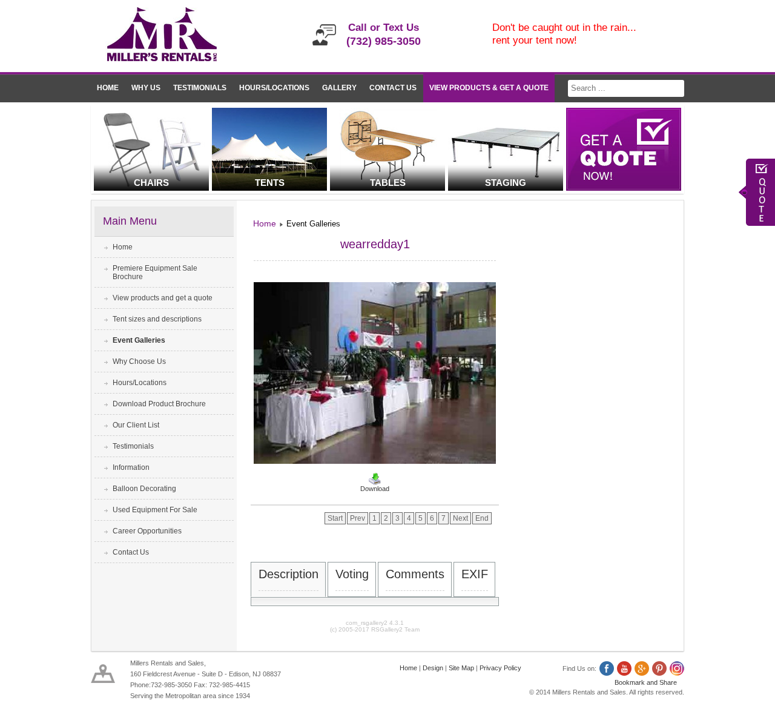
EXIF (474, 574)
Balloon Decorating (144, 488)
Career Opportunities (147, 531)
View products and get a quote (163, 298)
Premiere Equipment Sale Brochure (155, 272)
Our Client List (136, 425)
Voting (352, 574)
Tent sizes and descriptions (157, 319)
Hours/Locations (274, 88)
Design (433, 667)
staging (505, 182)
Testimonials (199, 88)
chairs (151, 182)
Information (131, 467)
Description (288, 574)
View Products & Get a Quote (489, 88)
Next (460, 518)
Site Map (461, 667)
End (482, 518)
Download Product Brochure (159, 404)
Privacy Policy (500, 667)
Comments (415, 574)
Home (108, 88)
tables (388, 182)
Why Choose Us (139, 361)
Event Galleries (139, 340)
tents (270, 182)
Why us (145, 88)
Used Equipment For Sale (155, 510)
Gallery (339, 88)
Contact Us (393, 88)
